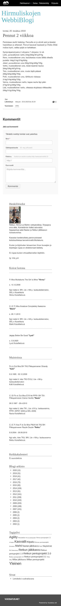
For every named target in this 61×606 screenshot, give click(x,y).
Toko (48, 557)
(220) (17, 500)
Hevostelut (21, 537)
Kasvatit (20, 541)
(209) (17, 497)
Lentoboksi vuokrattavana (23, 579)
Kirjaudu (54, 3)
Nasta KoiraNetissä (17, 413)
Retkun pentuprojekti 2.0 (37, 553)
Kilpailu (30, 542)
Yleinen (15, 563)
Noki (40, 546)
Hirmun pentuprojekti (31, 537)
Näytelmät (47, 546)
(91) (16, 491)
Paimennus (14, 550)
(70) (16, 482)
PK (10, 550)
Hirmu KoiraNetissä (17, 295)
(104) (17, 488)
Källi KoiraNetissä (16, 384)
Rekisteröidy (44, 3)
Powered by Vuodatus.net (48, 602)
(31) (16, 473)
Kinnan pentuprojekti (42, 542)
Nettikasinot (25, 3)
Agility (13, 537)
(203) (17, 503)
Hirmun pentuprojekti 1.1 (43, 537)
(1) (16, 524)
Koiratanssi (12, 546)
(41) (16, 476)
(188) (17, 506)
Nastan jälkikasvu (30, 546)
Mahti (18, 545)
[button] (30, 3)
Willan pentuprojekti (35, 559)
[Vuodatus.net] (12, 599)
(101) (17, 509)
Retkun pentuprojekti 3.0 (16, 557)
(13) (16, 470)
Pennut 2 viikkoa (18, 35)
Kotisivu (27, 156)
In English (11, 542)
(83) (16, 485)
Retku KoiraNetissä (17, 440)
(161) (17, 494)
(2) (16, 512)
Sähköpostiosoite (19, 147)
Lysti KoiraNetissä (16, 343)
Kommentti (9, 165)
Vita (17, 106)
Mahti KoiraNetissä (17, 324)
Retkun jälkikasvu (29, 549)
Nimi (8, 138)
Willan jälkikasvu (19, 559)
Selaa (35, 3)
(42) (16, 479)
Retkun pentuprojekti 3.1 (35, 556)
